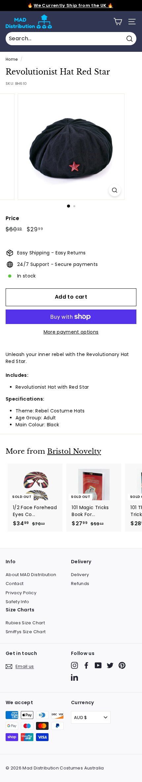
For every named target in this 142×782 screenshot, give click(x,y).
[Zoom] (114, 190)
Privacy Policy (21, 593)
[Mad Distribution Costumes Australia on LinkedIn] (74, 677)
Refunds (80, 583)
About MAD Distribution (31, 574)
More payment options (71, 332)
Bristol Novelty (74, 451)
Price (12, 218)
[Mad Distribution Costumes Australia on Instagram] (74, 665)
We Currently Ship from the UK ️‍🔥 (73, 5)
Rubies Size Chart (25, 623)
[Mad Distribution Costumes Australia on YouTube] (98, 665)
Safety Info (17, 602)
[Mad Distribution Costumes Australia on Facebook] (86, 665)
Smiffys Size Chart (26, 632)
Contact (14, 583)
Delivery (80, 574)
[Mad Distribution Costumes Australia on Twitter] (110, 665)
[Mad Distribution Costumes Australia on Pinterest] (122, 665)
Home (12, 59)
